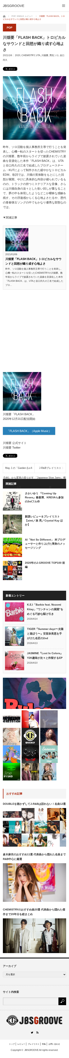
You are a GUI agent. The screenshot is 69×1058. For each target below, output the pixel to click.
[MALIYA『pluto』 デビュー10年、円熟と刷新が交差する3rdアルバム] (49, 736)
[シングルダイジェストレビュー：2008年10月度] (30, 719)
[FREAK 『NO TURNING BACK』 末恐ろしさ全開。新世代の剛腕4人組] (30, 754)
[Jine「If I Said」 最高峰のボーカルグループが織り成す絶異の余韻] (11, 771)
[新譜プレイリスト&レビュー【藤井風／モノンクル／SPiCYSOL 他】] (30, 736)
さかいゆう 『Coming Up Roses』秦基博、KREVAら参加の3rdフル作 (44, 497)
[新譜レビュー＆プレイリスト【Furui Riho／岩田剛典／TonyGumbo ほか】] (11, 754)
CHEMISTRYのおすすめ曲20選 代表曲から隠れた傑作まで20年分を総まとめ (34, 912)
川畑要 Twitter (12, 447)
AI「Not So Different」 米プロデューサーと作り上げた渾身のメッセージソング (45, 543)
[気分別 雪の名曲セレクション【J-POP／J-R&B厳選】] (48, 771)
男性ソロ (54, 55)
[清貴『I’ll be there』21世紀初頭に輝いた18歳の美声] (49, 719)
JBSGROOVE (31, 1050)
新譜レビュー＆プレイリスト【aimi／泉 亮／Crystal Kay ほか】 (44, 520)
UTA (38, 55)
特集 (44, 1044)
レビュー (21, 1044)
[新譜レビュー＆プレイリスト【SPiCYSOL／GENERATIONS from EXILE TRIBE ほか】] (49, 754)
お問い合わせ (54, 1044)
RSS (37, 1032)
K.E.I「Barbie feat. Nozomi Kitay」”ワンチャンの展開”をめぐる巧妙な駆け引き (45, 609)
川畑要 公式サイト (15, 443)
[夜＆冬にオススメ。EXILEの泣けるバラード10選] (11, 719)
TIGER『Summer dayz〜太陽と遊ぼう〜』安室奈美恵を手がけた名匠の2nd (45, 633)
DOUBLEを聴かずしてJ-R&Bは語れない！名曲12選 (34, 803)
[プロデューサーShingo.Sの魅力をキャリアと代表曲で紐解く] (30, 771)
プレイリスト (33, 1044)
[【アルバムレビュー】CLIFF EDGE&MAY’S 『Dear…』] (11, 736)
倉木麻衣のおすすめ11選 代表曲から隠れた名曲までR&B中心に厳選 (34, 857)
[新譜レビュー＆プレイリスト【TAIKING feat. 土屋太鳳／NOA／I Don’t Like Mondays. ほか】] (34, 693)
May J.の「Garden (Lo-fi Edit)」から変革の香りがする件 (19, 470)
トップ (12, 1044)
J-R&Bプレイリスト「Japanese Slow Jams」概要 (50, 470)
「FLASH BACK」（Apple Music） (29, 431)
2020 (17, 55)
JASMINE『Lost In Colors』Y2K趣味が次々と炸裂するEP (45, 655)
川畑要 (44, 55)
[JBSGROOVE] (13, 6)
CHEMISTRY (28, 55)
